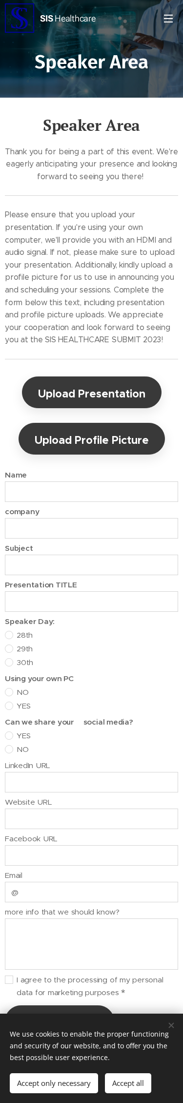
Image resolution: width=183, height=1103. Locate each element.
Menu (168, 18)
